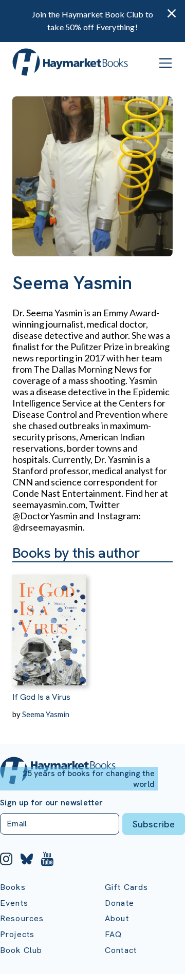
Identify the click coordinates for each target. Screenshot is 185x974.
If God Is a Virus (41, 697)
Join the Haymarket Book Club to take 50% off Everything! (92, 20)
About (117, 918)
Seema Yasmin (45, 714)
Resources (22, 918)
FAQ (113, 934)
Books (13, 887)
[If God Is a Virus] (49, 623)
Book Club (21, 950)
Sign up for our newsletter (51, 803)
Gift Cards (127, 887)
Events (14, 903)
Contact (121, 950)
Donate (119, 903)
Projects (17, 934)
